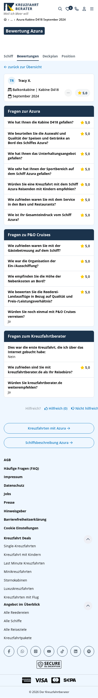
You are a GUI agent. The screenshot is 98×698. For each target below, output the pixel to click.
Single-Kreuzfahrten (20, 546)
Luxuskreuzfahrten (19, 588)
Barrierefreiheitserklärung (25, 519)
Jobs (7, 493)
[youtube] (49, 651)
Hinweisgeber (15, 511)
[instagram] (35, 651)
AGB (7, 460)
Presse (9, 502)
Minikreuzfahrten (18, 571)
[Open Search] (60, 9)
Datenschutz (14, 485)
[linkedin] (75, 651)
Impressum (13, 477)
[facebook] (9, 651)
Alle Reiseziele (15, 629)
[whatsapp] (22, 651)
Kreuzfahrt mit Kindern (22, 554)
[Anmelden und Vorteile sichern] (84, 9)
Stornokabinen (15, 580)
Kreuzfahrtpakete (18, 638)
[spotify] (89, 651)
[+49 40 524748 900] (76, 9)
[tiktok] (62, 651)
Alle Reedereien (16, 612)
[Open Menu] (91, 9)
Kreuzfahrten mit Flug (21, 597)
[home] (5, 19)
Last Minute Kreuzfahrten (24, 563)
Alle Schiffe (13, 621)
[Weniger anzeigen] (88, 539)
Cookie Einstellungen (21, 528)
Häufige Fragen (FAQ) (21, 468)
